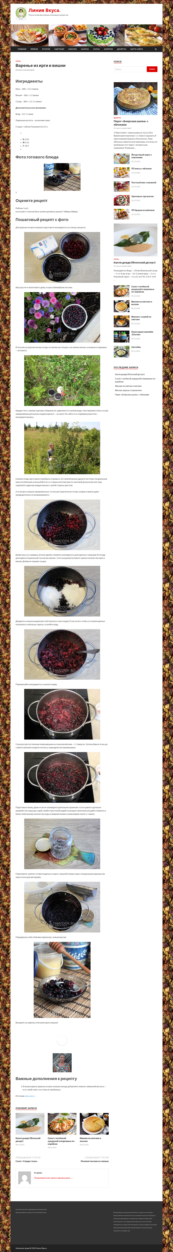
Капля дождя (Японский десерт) (135, 262)
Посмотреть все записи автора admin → (53, 1178)
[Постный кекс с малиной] (122, 191)
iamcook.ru (30, 1096)
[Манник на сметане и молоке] (94, 1135)
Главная (22, 49)
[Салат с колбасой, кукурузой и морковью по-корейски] (62, 1135)
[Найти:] (135, 69)
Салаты (85, 49)
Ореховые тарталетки (142, 196)
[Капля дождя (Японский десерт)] (30, 1135)
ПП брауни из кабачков (143, 210)
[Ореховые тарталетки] (122, 205)
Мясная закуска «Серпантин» (128, 390)
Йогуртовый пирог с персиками (141, 156)
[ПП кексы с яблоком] (122, 177)
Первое (34, 49)
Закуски (72, 49)
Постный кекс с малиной (143, 182)
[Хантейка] (121, 357)
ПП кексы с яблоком (141, 168)
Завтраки (59, 49)
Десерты (121, 49)
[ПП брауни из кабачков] (122, 219)
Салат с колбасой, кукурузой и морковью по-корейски (61, 1141)
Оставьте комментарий (25, 70)
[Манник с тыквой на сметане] (121, 326)
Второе (46, 49)
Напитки (108, 49)
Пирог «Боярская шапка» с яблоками (132, 394)
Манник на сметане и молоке (128, 386)
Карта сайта (136, 49)
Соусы (96, 49)
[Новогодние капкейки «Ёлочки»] (121, 341)
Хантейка (136, 347)
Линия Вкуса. (44, 10)
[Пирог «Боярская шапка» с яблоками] (135, 115)
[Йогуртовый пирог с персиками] (122, 163)
